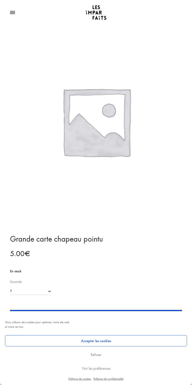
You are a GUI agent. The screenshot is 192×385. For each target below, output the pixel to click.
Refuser (96, 354)
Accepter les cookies (96, 341)
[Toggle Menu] (12, 13)
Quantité (16, 282)
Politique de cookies (79, 378)
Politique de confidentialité (109, 378)
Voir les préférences (96, 368)
